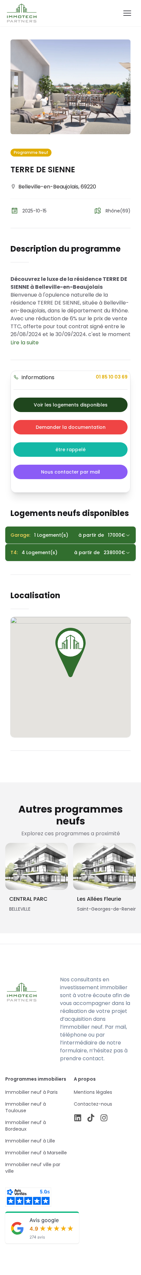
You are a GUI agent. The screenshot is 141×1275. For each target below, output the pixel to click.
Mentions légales (93, 1092)
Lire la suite (24, 342)
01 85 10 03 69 (112, 377)
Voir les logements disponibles (71, 405)
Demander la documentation (71, 427)
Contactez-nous (93, 1104)
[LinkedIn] (78, 1118)
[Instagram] (104, 1118)
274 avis (37, 1237)
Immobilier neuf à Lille (30, 1141)
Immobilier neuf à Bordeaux (25, 1125)
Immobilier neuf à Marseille (36, 1152)
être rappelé (70, 449)
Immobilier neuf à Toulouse (25, 1107)
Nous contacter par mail (70, 472)
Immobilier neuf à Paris (31, 1092)
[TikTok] (91, 1118)
